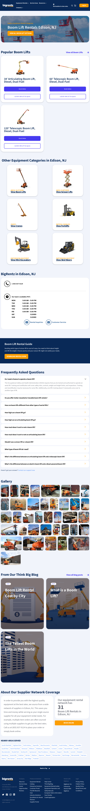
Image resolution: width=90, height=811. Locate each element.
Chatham (21, 755)
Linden (60, 749)
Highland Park (17, 745)
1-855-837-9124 (17, 284)
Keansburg (5, 755)
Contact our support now (26, 470)
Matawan (52, 752)
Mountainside (6, 752)
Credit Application (49, 797)
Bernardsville (75, 755)
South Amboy (63, 745)
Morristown (11, 759)
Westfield (47, 749)
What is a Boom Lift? (63, 593)
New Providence (43, 752)
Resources (42, 3)
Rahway (71, 745)
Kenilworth (24, 752)
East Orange (65, 755)
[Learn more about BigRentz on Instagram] (10, 794)
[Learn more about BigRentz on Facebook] (7, 794)
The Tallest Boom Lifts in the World (20, 646)
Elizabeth (80, 752)
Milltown (31, 749)
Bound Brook (68, 749)
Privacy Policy (80, 782)
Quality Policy (80, 786)
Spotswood (32, 752)
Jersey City (20, 759)
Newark (48, 755)
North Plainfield (15, 749)
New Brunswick (45, 745)
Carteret (54, 749)
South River (5, 749)
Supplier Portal (34, 802)
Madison (34, 755)
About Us (22, 782)
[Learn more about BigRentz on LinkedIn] (14, 794)
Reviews (21, 791)
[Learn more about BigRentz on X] (3, 794)
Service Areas (34, 3)
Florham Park (56, 755)
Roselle (76, 749)
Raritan (28, 755)
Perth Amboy (27, 745)
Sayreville (36, 745)
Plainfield (54, 745)
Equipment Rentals (21, 3)
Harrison (83, 755)
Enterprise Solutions (36, 786)
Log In (84, 5)
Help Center (47, 782)
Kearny (4, 759)
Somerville (13, 755)
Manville (66, 752)
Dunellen (78, 745)
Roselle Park (15, 752)
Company (19, 8)
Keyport (59, 752)
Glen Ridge (28, 759)
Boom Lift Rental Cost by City (19, 593)
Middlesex (39, 749)
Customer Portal (35, 788)
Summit (73, 752)
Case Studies (48, 795)
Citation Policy (80, 784)
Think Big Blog (48, 784)
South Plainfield (6, 745)
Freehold (35, 759)
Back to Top (43, 768)
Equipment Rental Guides (51, 786)
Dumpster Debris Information (53, 793)
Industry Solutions (35, 795)
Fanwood (24, 749)
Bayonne (41, 755)
